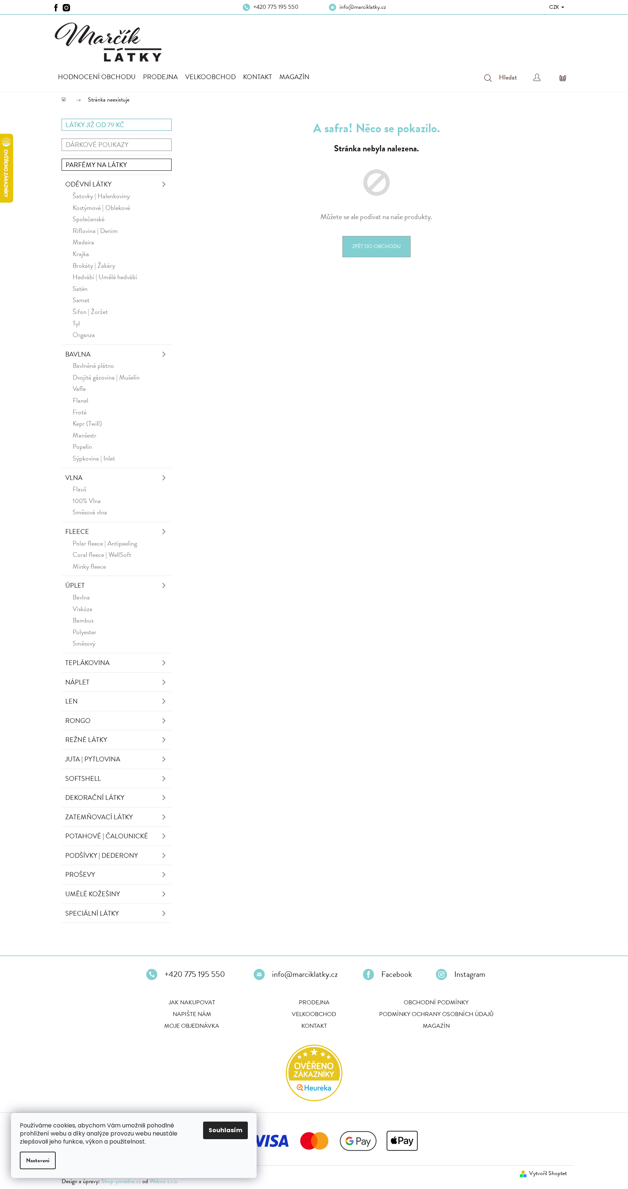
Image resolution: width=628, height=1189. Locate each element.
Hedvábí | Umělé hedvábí (105, 277)
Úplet (75, 585)
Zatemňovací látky (99, 817)
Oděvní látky (88, 184)
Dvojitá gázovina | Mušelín (106, 377)
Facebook (396, 974)
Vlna (73, 478)
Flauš (79, 489)
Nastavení (37, 1160)
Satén (80, 288)
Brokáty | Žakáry (94, 265)
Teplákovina (87, 663)
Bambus (83, 620)
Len (71, 701)
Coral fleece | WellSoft (102, 555)
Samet (81, 300)
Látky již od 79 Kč (95, 125)
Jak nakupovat (192, 1002)
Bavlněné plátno (93, 365)
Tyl (76, 323)
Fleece (77, 531)
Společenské (88, 219)
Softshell (83, 778)
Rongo (78, 720)
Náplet (77, 682)
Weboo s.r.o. (164, 1181)
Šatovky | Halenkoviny (101, 196)
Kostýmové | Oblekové (101, 208)
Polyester (84, 632)
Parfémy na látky (96, 165)
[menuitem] (96, 77)
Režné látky (86, 740)
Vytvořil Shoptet (548, 1173)
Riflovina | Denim (95, 231)
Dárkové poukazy (97, 144)
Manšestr (84, 435)
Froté (80, 412)
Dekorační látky (94, 797)
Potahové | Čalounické (106, 836)
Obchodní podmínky (436, 1002)
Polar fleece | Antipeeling (105, 543)
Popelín (82, 446)
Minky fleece (89, 566)
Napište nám (192, 1014)
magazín (436, 1026)
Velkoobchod (314, 1014)
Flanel (80, 400)
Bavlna (78, 354)
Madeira (83, 242)
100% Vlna (87, 501)
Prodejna (314, 1002)
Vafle (79, 389)
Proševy (80, 874)
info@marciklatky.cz (362, 7)
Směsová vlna (90, 512)
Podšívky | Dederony (101, 855)
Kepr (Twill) (87, 423)
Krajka (81, 254)
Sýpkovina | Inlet (94, 458)
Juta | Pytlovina (92, 759)
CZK (555, 7)
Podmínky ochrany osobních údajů (436, 1014)
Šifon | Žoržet (90, 312)
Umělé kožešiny (92, 894)
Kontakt (314, 1026)
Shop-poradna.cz (121, 1181)
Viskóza (82, 609)
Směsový (84, 643)
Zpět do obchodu (376, 246)
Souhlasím (225, 1130)
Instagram (469, 974)
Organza (84, 335)
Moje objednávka (191, 1026)
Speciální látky (92, 913)
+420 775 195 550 (275, 7)
